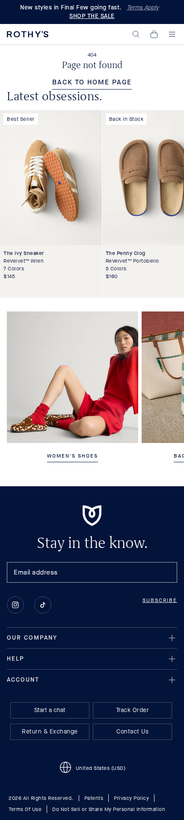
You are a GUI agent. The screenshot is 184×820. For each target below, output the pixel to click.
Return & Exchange (50, 731)
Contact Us (132, 731)
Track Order (132, 710)
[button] (136, 34)
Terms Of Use (25, 809)
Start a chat (49, 710)
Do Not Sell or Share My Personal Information (108, 809)
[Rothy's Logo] (27, 34)
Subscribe (159, 600)
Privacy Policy (131, 798)
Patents (94, 798)
